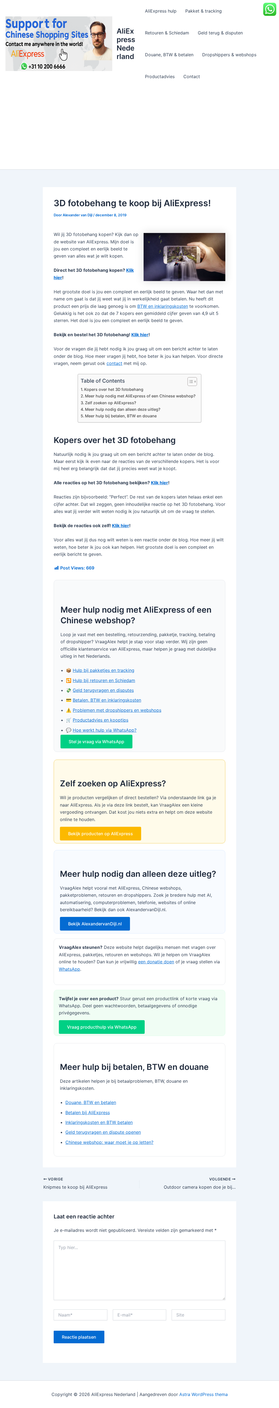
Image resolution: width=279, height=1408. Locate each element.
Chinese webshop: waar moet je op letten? (109, 1142)
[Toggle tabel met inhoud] (189, 381)
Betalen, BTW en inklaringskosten (107, 700)
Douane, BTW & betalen (169, 54)
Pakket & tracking (203, 11)
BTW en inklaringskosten (162, 306)
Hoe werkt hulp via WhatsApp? (105, 730)
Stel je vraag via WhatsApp (96, 741)
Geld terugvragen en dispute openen (103, 1132)
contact (114, 363)
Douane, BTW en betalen (90, 1102)
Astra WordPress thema (203, 1394)
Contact (191, 76)
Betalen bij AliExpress (87, 1112)
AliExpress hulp (161, 11)
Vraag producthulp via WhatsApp (102, 1027)
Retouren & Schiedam (167, 33)
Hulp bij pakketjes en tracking (103, 670)
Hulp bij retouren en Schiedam (104, 680)
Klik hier (139, 334)
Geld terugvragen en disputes (103, 690)
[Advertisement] (139, 128)
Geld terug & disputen (220, 33)
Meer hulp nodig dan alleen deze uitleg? (122, 409)
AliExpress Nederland (126, 44)
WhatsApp (69, 969)
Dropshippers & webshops (229, 54)
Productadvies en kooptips (100, 720)
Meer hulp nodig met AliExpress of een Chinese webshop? (140, 396)
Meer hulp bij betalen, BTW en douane (121, 416)
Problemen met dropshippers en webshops (117, 710)
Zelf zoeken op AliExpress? (110, 402)
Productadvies (160, 76)
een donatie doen (156, 961)
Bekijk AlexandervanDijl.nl (95, 923)
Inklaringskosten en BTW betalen (99, 1122)
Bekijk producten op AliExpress (100, 833)
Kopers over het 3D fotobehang (113, 389)
